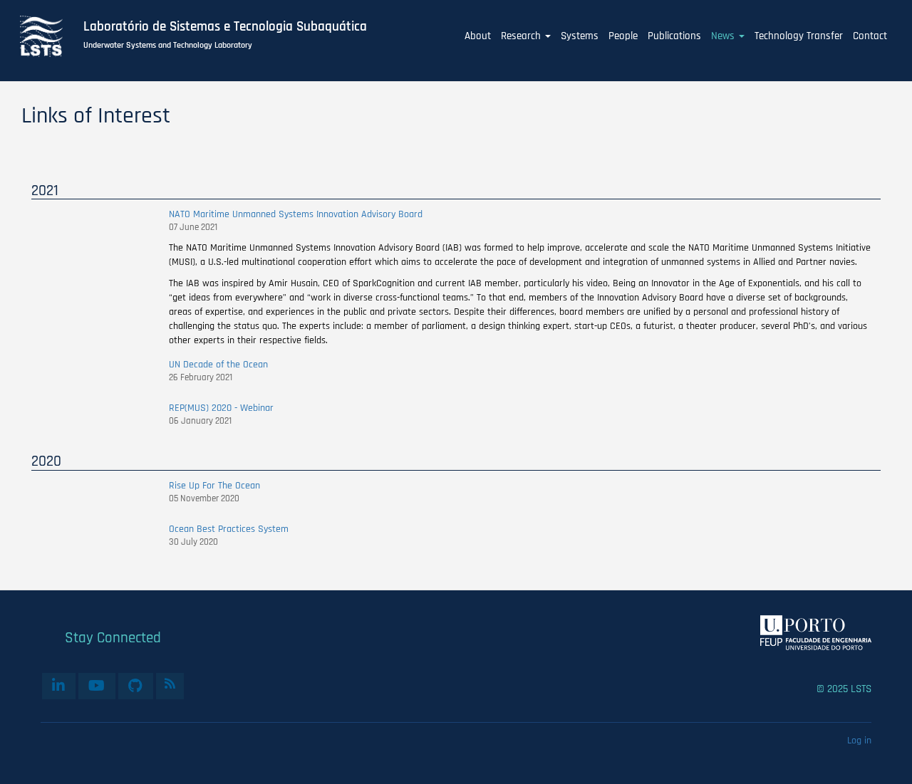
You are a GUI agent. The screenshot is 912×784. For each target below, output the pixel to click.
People (623, 36)
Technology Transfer (799, 36)
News (724, 36)
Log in (859, 740)
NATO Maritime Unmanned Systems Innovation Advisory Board (296, 214)
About (478, 36)
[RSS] (170, 683)
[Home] (49, 36)
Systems (579, 36)
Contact (870, 36)
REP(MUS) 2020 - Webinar (221, 408)
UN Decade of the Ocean (218, 364)
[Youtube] (96, 686)
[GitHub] (135, 686)
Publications (674, 36)
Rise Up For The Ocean (214, 485)
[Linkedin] (59, 686)
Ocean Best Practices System (229, 529)
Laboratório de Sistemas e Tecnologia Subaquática (225, 27)
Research (522, 36)
